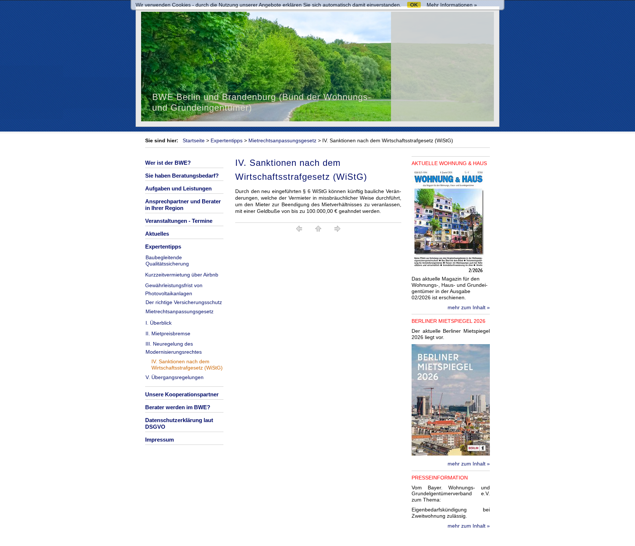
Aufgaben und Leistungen (178, 188)
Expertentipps (227, 140)
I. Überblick (159, 323)
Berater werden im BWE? (177, 407)
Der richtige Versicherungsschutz (184, 302)
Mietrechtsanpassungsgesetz (282, 140)
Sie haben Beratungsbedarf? (182, 175)
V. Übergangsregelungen (175, 377)
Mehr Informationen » (452, 5)
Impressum (159, 439)
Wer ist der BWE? (168, 163)
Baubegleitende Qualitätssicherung (167, 260)
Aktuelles (157, 234)
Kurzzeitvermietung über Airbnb (181, 275)
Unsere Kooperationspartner (182, 394)
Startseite (194, 140)
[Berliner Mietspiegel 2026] (451, 454)
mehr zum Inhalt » (469, 307)
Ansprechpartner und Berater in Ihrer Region (183, 204)
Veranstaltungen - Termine (178, 221)
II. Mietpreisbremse (168, 333)
